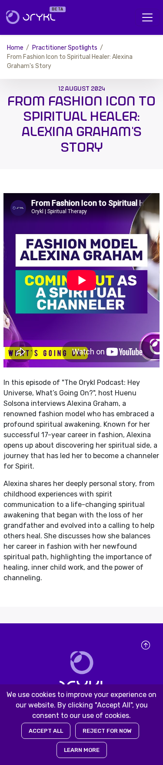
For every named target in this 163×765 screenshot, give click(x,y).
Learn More (82, 750)
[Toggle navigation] (147, 17)
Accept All (46, 731)
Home (15, 47)
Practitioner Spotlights (64, 47)
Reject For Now (107, 731)
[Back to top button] (145, 645)
